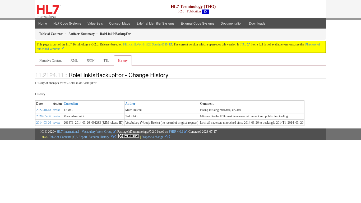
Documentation (232, 23)
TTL (106, 60)
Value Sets (95, 23)
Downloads (257, 23)
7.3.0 (243, 44)
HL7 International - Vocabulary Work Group (84, 131)
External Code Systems (197, 23)
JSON (91, 60)
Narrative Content (50, 60)
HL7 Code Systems (67, 23)
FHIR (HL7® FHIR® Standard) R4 (146, 44)
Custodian (71, 103)
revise (56, 110)
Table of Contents (60, 137)
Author (130, 103)
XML (74, 60)
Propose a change (152, 137)
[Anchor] (171, 74)
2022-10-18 (43, 110)
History (123, 60)
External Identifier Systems (155, 23)
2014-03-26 (43, 122)
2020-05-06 (43, 116)
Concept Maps (119, 23)
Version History (99, 137)
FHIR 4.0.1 (176, 131)
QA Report (80, 137)
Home (42, 23)
